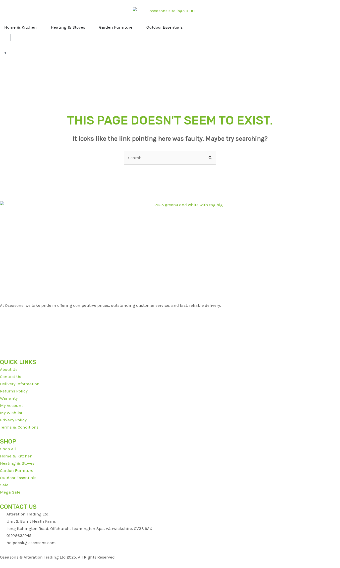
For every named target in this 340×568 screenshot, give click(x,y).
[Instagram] (170, 341)
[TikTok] (170, 334)
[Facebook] (170, 312)
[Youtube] (170, 326)
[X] (170, 319)
